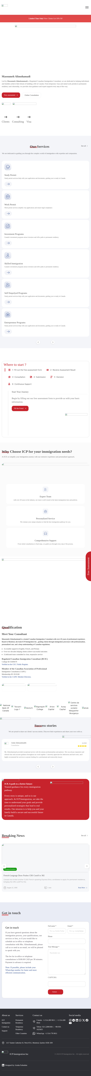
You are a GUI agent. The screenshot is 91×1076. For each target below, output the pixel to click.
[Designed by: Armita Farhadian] (3, 1065)
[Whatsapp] (80, 1020)
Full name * (52, 926)
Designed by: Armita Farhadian (16, 1065)
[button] (38, 342)
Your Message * (53, 947)
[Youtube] (70, 1023)
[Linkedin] (77, 1020)
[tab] (25, 370)
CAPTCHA (52, 977)
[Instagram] (70, 1020)
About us (6, 1015)
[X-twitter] (83, 1020)
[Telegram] (73, 1020)
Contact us (37, 1015)
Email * (70, 926)
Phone (50, 936)
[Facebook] (87, 1020)
